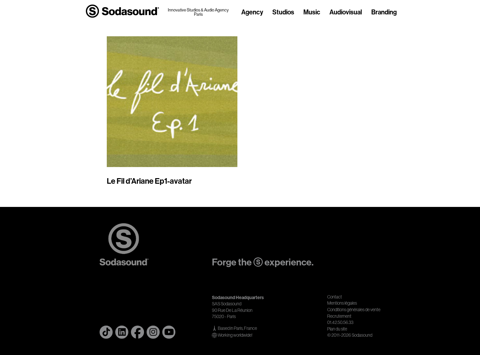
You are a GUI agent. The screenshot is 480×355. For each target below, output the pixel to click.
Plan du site (337, 328)
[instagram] (153, 332)
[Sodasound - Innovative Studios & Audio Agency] (122, 11)
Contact (334, 296)
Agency (252, 12)
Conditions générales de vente (353, 309)
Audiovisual (345, 12)
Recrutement (339, 316)
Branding (384, 12)
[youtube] (168, 332)
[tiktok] (106, 332)
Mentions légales (342, 303)
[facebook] (137, 332)
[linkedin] (121, 332)
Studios (283, 12)
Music (311, 12)
